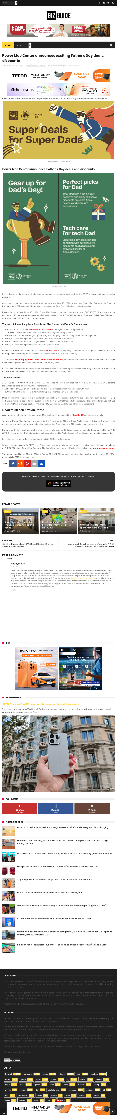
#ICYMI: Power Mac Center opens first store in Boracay (94, 526)
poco (66, 1084)
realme (94, 1074)
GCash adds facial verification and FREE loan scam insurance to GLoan (54, 918)
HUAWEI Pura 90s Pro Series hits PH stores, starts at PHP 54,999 (49, 892)
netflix (8, 1090)
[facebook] (99, 3)
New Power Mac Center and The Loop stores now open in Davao (19, 525)
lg (68, 1079)
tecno (99, 1079)
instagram (22, 1095)
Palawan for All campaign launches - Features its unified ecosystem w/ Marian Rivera (62, 944)
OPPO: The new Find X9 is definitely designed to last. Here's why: (41, 704)
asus (38, 1079)
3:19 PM (15, 566)
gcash (37, 1084)
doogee (72, 1090)
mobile (54, 65)
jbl (104, 1090)
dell (6, 1095)
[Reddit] (20, 463)
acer (22, 1084)
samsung (28, 1074)
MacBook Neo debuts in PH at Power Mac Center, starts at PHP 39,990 (57, 525)
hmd (68, 1095)
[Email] (34, 463)
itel (37, 1090)
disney (82, 1095)
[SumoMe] (41, 463)
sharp (96, 1084)
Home (8, 45)
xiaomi (62, 1074)
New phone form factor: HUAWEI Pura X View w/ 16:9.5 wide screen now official (58, 866)
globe (23, 1079)
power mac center (71, 65)
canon (23, 1090)
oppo (45, 1074)
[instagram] (104, 3)
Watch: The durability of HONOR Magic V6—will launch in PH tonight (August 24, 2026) (61, 905)
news (60, 65)
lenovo (83, 1079)
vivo (78, 1074)
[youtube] (113, 3)
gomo (54, 1095)
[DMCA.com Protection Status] (12, 1061)
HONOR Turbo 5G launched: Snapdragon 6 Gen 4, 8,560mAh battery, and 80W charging (62, 827)
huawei (8, 1074)
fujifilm (81, 1084)
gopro (96, 1095)
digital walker (54, 1090)
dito (52, 1084)
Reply (14, 590)
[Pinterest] (27, 463)
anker (39, 1095)
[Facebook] (13, 463)
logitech (89, 1090)
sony (7, 1084)
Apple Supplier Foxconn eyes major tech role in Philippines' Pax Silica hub (54, 879)
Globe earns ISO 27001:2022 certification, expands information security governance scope (64, 853)
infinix (54, 1079)
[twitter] (108, 3)
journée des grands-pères (82, 578)
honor (7, 1079)
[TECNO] (58, 1108)
